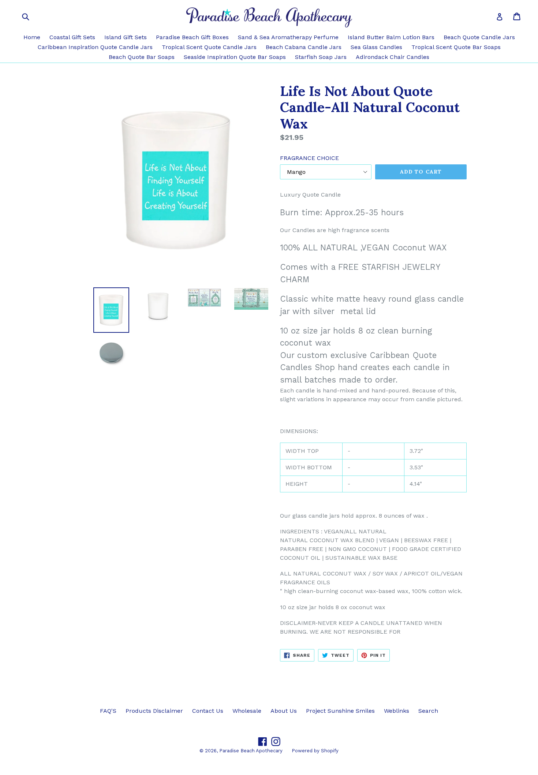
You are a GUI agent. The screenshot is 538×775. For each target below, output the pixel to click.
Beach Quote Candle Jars (479, 37)
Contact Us (207, 710)
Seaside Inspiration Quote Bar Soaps (235, 56)
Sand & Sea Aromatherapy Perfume (288, 37)
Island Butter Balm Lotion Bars (391, 37)
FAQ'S (108, 710)
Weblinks (396, 710)
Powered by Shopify (315, 750)
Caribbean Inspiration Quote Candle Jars (95, 47)
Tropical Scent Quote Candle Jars (209, 47)
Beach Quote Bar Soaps (142, 56)
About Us (283, 710)
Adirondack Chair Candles (392, 56)
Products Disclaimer (154, 710)
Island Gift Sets (125, 37)
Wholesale (246, 710)
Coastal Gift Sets (72, 37)
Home (31, 37)
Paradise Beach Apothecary (251, 750)
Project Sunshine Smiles (340, 710)
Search (428, 710)
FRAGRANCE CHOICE (309, 157)
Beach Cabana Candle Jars (303, 47)
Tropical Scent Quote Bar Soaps (456, 47)
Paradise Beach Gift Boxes (192, 37)
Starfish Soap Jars (321, 56)
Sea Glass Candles (376, 47)
